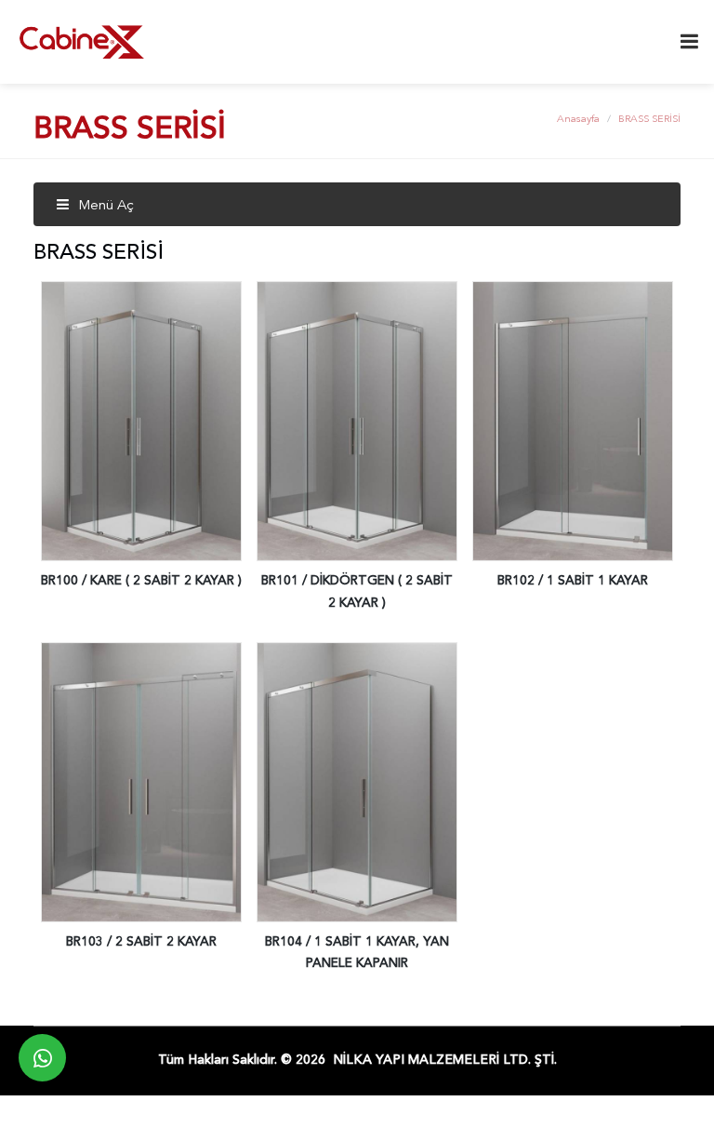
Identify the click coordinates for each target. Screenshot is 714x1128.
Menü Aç (104, 206)
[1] (689, 42)
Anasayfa (578, 119)
